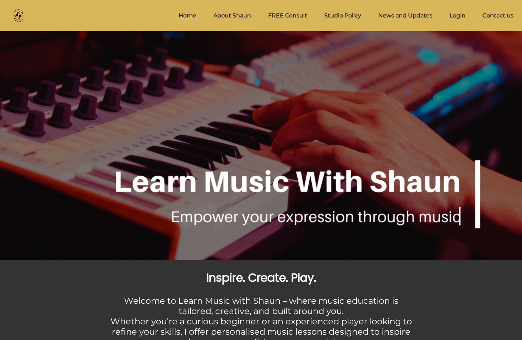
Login (458, 15)
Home (187, 15)
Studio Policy (342, 15)
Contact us (498, 15)
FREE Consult (287, 15)
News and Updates (405, 15)
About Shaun (232, 15)
